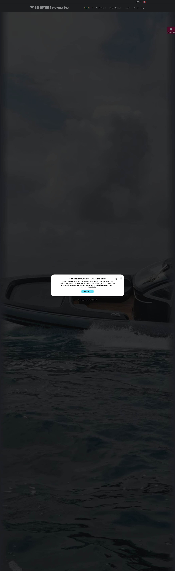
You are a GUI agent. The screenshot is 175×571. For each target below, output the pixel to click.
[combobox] (116, 279)
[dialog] (87, 286)
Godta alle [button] (87, 291)
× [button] (121, 278)
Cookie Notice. (92, 287)
